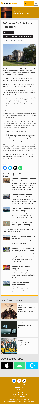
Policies (19, 389)
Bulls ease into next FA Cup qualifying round (22, 283)
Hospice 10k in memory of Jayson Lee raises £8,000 (22, 196)
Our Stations (19, 397)
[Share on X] (15, 168)
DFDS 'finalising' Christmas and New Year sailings (23, 209)
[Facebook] (14, 381)
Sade (19, 327)
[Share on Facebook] (5, 168)
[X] (24, 381)
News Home (9, 33)
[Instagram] (19, 381)
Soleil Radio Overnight (21, 13)
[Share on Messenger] (10, 168)
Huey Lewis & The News (25, 345)
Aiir (35, 401)
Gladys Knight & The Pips (25, 311)
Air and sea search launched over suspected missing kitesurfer (22, 224)
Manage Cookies (19, 385)
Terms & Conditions (19, 394)
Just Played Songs (11, 300)
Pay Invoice (19, 387)
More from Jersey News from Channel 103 (19, 36)
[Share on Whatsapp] (20, 168)
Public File (19, 392)
